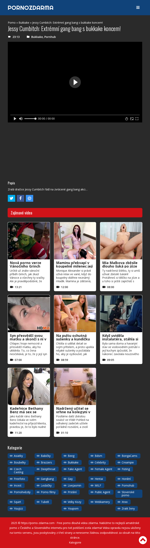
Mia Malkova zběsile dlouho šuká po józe (120, 264)
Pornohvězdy (22, 492)
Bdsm (98, 456)
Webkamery (102, 502)
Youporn (73, 508)
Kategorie (75, 542)
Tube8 (45, 502)
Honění (126, 479)
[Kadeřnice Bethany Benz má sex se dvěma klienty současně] (29, 386)
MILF (98, 485)
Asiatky (18, 456)
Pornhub (50, 37)
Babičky (46, 456)
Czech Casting (18, 470)
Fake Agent (75, 469)
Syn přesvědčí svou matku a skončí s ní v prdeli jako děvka (28, 339)
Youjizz (18, 508)
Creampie (128, 462)
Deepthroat (48, 469)
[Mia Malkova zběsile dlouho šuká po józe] (121, 240)
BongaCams (129, 456)
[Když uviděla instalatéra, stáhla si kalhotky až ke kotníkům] (121, 313)
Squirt (17, 502)
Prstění (72, 492)
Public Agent (102, 492)
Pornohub (128, 485)
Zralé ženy (128, 508)
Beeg (71, 456)
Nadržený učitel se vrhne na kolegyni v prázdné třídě (73, 412)
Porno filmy (48, 492)
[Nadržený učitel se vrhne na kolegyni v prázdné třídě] (75, 386)
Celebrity (100, 462)
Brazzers (46, 462)
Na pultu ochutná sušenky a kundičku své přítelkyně (73, 339)
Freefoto (19, 479)
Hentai (99, 479)
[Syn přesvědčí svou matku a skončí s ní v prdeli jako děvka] (29, 313)
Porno (12, 22)
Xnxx (125, 502)
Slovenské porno (128, 493)
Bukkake (24, 22)
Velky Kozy (74, 502)
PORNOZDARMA (31, 8)
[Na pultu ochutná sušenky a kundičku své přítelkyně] (75, 313)
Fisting (126, 469)
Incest (17, 485)
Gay (70, 479)
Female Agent (103, 469)
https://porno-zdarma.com (37, 523)
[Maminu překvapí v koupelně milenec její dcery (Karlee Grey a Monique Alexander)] (75, 240)
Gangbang (47, 479)
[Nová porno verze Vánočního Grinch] (29, 240)
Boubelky (20, 462)
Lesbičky (46, 485)
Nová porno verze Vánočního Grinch (25, 264)
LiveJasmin (74, 485)
